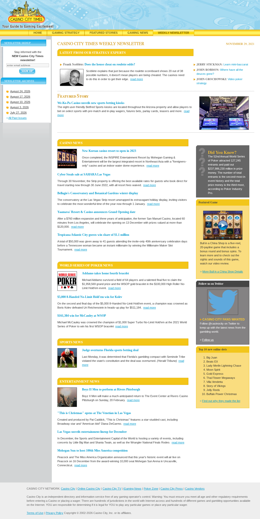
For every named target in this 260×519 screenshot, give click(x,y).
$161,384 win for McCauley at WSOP (81, 315)
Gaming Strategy (65, 32)
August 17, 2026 (20, 96)
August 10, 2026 (20, 101)
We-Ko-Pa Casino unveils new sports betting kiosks (90, 103)
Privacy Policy (54, 512)
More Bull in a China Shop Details (222, 271)
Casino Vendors (195, 488)
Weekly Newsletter (173, 32)
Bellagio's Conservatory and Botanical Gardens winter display (97, 193)
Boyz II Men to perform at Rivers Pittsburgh (111, 389)
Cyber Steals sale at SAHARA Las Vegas (83, 174)
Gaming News (137, 32)
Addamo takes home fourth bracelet (105, 273)
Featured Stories (104, 32)
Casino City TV (112, 488)
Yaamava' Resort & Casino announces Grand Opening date (96, 212)
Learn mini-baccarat (235, 64)
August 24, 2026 (20, 91)
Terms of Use (35, 512)
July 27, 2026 (18, 112)
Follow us (208, 339)
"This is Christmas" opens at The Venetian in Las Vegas (94, 413)
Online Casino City (88, 488)
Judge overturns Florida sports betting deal (110, 350)
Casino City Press (171, 488)
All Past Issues (17, 117)
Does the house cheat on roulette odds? (110, 64)
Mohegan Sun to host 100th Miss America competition (92, 450)
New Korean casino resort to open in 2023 (109, 151)
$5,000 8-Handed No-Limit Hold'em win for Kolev (89, 297)
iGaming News (132, 488)
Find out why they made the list (221, 400)
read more (136, 79)
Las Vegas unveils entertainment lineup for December (92, 432)
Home (38, 32)
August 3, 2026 (19, 107)
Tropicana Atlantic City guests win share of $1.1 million (93, 235)
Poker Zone (151, 488)
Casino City (68, 488)
